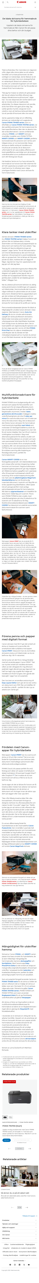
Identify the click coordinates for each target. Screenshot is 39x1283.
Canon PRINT (14, 541)
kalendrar (27, 970)
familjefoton (7, 963)
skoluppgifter (26, 961)
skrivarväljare (30, 1039)
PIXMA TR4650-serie (10, 982)
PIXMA (11, 134)
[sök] (7, 2)
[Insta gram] (15, 1264)
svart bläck (26, 425)
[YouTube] (29, 1264)
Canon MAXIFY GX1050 (10, 459)
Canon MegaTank (16, 846)
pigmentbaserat (17, 491)
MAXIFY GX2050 (24, 138)
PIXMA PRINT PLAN (9, 1081)
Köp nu (6, 1140)
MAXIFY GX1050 (8, 138)
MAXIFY (22, 134)
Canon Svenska (18, 1261)
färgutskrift (24, 1009)
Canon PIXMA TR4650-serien (13, 122)
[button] (22, 1141)
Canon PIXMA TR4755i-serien (23, 125)
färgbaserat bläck (9, 995)
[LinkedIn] (19, 1264)
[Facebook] (10, 1264)
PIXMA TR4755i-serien (13, 239)
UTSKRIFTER (19, 14)
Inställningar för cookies (28, 1255)
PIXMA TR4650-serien (23, 237)
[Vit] (10, 1117)
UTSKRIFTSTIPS (5, 1189)
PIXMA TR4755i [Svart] (12, 1126)
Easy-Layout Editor (9, 683)
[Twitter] (24, 1264)
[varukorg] (3, 2)
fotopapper (26, 997)
